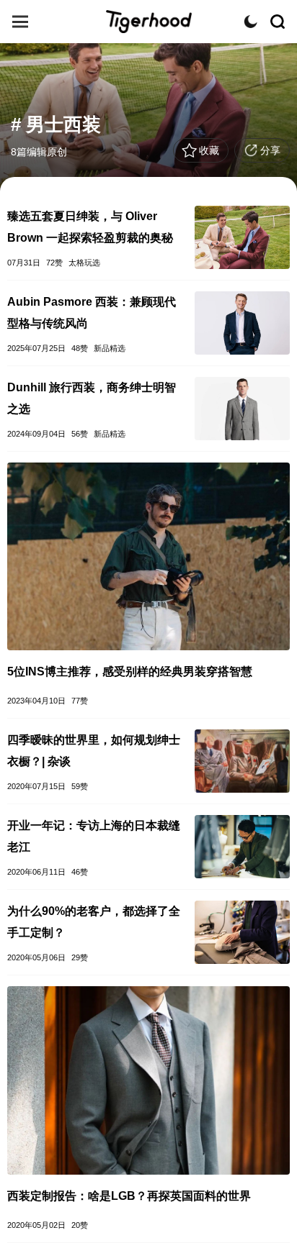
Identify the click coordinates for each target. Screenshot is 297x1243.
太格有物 (148, 22)
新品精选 (109, 348)
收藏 (209, 150)
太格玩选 (84, 262)
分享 (270, 150)
